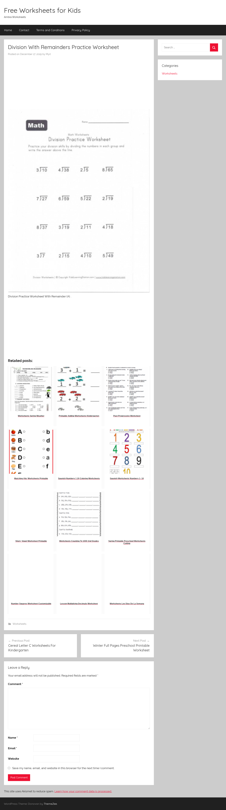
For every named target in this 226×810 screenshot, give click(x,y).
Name (13, 737)
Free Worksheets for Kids (42, 10)
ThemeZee (50, 803)
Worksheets (19, 623)
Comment (15, 684)
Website (13, 758)
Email (12, 748)
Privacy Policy (81, 30)
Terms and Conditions (50, 30)
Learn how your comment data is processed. (83, 791)
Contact (24, 30)
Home (8, 30)
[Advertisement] (79, 81)
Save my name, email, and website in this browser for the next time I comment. (63, 768)
